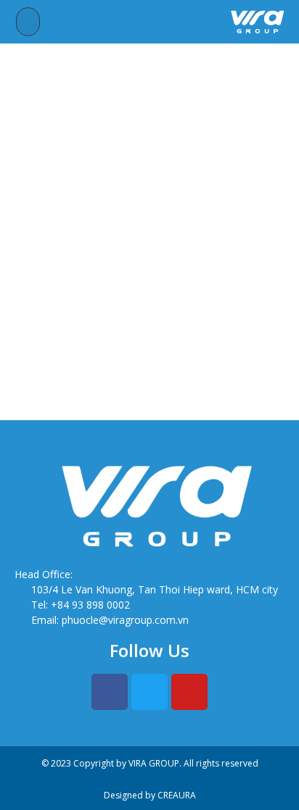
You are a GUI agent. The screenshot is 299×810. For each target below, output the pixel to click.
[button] (28, 21)
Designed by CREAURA (150, 795)
